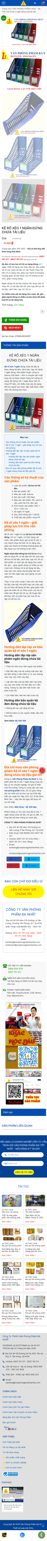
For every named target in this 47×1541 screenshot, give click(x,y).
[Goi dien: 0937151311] (41, 1535)
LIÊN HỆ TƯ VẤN (24, 1172)
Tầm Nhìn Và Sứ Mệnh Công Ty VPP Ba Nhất (34, 1216)
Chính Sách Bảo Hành (12, 1402)
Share (15, 859)
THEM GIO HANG (17, 320)
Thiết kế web (19, 1528)
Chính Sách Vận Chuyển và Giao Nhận (20, 1412)
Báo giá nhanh (9, 1422)
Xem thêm (6, 1221)
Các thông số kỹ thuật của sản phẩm (22, 442)
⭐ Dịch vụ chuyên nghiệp (14, 1462)
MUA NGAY (14, 327)
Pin (14, 865)
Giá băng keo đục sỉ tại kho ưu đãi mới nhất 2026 (11, 1250)
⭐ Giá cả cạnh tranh (12, 1467)
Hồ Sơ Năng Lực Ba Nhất (14, 1447)
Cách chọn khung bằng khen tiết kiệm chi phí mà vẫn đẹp (11, 1283)
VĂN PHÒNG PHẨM (21, 8)
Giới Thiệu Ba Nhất (11, 1442)
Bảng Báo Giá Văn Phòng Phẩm (17, 1417)
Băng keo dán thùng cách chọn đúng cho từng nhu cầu (34, 1283)
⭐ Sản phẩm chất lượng (14, 1457)
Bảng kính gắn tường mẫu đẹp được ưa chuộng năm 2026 (34, 1317)
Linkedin (32, 865)
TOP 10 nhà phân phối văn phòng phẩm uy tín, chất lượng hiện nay (12, 1216)
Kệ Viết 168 (20, 720)
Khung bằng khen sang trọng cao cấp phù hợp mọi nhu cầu (11, 1317)
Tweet (33, 859)
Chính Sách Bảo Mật (12, 1397)
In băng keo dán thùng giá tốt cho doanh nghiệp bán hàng (33, 1250)
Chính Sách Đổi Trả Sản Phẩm (16, 1407)
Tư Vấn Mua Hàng (11, 1452)
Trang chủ (6, 8)
